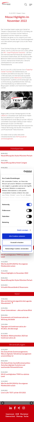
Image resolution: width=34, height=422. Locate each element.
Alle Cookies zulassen (17, 236)
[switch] (29, 210)
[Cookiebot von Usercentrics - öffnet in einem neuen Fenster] (24, 171)
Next (31, 403)
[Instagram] (23, 408)
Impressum (10, 414)
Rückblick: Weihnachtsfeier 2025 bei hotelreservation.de (14, 337)
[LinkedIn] (10, 408)
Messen (19, 13)
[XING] (19, 408)
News (23, 13)
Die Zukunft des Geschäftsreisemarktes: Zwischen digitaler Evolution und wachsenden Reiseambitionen (15, 365)
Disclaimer (24, 414)
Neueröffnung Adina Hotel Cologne (14, 163)
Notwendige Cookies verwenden (17, 248)
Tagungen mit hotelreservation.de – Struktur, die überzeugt (14, 327)
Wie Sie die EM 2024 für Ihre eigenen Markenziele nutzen (14, 265)
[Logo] (6, 2)
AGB (17, 414)
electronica (18, 78)
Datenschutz (10, 416)
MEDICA (4, 115)
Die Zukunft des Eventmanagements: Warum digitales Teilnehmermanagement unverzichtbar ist (16, 354)
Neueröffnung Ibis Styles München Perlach (16, 156)
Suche (26, 416)
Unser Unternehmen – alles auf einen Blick (16, 310)
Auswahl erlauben (16, 242)
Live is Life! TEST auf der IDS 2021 (13, 392)
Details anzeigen (22, 230)
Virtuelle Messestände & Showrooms (14, 287)
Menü (30, 5)
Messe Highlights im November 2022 (14, 273)
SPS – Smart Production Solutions (14, 52)
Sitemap (19, 416)
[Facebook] (14, 408)
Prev (2, 403)
